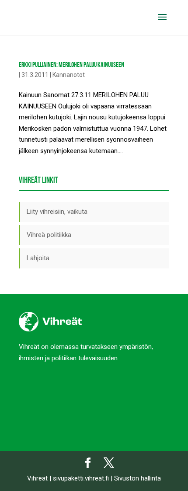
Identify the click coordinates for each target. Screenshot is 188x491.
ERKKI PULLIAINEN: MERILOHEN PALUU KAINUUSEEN (71, 64)
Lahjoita (38, 258)
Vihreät (37, 478)
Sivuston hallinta (137, 478)
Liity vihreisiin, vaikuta (57, 212)
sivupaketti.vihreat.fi (81, 478)
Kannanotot (68, 74)
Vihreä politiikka (49, 235)
